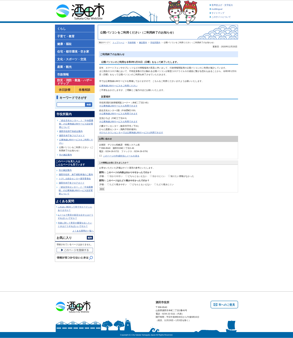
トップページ (118, 42)
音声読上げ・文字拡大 (222, 5)
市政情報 (132, 42)
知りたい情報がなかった (182, 176)
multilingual (217, 9)
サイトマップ (218, 13)
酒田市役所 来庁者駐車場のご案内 (76, 174)
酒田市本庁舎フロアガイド (72, 135)
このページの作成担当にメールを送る (121, 156)
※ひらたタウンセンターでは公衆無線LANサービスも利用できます (131, 132)
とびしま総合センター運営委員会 (75, 178)
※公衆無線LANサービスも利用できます (118, 106)
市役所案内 (155, 42)
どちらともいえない (137, 176)
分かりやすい (116, 176)
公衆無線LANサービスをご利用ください (118, 85)
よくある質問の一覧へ (83, 231)
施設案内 (143, 42)
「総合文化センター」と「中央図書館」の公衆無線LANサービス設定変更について (76, 123)
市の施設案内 (65, 155)
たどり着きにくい (165, 184)
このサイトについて (221, 17)
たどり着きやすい (118, 184)
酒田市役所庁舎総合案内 (71, 131)
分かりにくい (158, 176)
